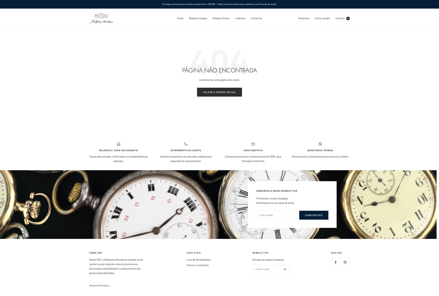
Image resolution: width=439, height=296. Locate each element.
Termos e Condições (197, 265)
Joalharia (240, 18)
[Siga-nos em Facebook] (335, 262)
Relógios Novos (221, 18)
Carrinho (341, 18)
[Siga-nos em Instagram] (345, 262)
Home (180, 18)
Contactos (256, 18)
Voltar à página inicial (219, 92)
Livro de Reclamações (198, 259)
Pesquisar (303, 18)
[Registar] (284, 269)
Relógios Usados (198, 18)
